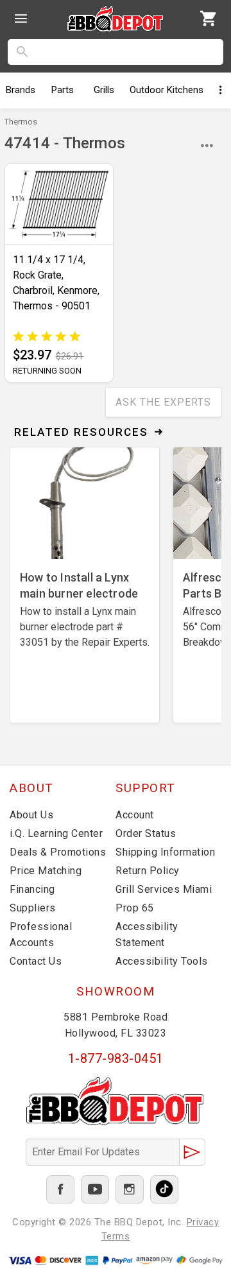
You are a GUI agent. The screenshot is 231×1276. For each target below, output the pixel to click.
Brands (20, 90)
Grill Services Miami (164, 889)
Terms (115, 1236)
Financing (32, 889)
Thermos (20, 121)
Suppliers (33, 908)
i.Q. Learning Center (56, 833)
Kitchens (166, 90)
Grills (104, 90)
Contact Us (36, 961)
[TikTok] (164, 1189)
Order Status (146, 833)
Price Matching (45, 871)
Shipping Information (165, 852)
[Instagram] (130, 1189)
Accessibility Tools (162, 961)
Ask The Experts (163, 402)
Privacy (203, 1222)
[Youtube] (95, 1189)
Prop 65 (135, 908)
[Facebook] (60, 1189)
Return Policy (148, 871)
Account (135, 815)
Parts (62, 90)
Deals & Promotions (58, 852)
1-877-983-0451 (116, 1058)
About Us (31, 815)
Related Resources (81, 432)
